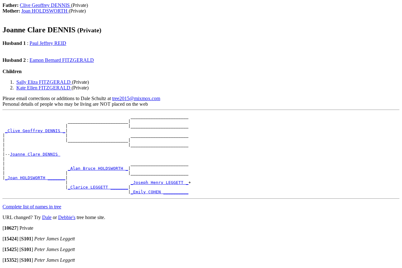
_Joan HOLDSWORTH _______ (35, 177)
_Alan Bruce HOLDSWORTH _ (98, 168)
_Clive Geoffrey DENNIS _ (35, 130)
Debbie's (66, 217)
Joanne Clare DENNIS (35, 154)
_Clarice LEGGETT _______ (98, 187)
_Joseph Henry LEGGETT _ (159, 182)
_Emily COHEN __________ (159, 192)
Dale (47, 217)
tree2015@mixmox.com (136, 98)
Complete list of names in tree (32, 206)
